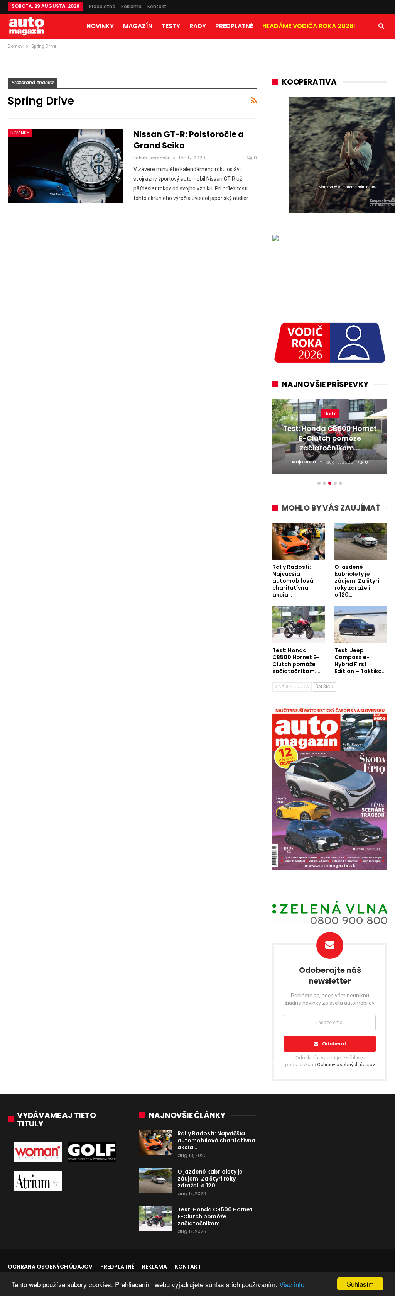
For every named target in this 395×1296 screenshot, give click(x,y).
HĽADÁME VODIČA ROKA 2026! (308, 26)
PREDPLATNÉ (234, 26)
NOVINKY (100, 26)
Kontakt (156, 6)
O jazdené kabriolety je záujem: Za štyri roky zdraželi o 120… (210, 1178)
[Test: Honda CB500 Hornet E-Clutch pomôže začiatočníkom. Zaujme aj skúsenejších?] (155, 1218)
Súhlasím (360, 1284)
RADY (197, 26)
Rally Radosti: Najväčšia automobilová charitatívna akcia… (216, 1140)
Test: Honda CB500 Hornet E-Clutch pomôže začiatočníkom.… (215, 1216)
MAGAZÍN (137, 26)
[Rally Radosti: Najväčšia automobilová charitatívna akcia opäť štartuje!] (155, 1142)
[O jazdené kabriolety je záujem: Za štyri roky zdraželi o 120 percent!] (155, 1180)
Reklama (131, 6)
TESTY (171, 26)
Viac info (291, 1284)
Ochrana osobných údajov (50, 1267)
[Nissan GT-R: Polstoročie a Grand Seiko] (65, 166)
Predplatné (102, 6)
